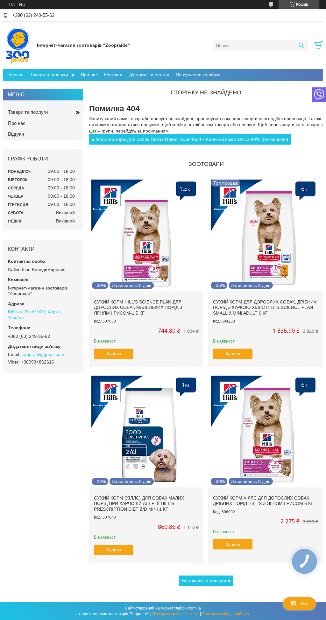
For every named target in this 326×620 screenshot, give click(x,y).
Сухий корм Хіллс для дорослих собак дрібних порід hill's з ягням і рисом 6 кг (263, 500)
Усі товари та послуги (203, 580)
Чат (304, 603)
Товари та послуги (49, 74)
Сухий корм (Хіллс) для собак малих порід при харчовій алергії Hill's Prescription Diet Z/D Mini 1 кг (139, 503)
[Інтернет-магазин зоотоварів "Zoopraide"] (18, 45)
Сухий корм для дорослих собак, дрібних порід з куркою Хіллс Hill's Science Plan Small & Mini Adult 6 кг (264, 307)
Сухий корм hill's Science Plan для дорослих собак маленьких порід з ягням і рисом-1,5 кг (138, 307)
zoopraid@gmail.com (43, 354)
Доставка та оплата (149, 74)
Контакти (113, 74)
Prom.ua (193, 608)
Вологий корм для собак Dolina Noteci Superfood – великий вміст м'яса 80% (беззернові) (192, 139)
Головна (15, 74)
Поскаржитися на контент (175, 614)
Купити (114, 353)
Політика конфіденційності (226, 614)
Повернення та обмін (198, 74)
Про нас (89, 74)
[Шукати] (301, 45)
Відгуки (16, 134)
